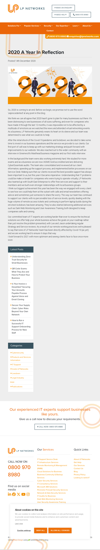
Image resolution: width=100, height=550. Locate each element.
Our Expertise (62, 26)
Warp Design (18, 540)
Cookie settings (24, 530)
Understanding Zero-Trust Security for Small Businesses (21, 259)
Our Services (79, 465)
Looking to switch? (82, 477)
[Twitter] (18, 495)
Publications (16, 386)
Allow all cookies (60, 530)
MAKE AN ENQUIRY (63, 8)
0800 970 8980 (81, 15)
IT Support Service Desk (47, 459)
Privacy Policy (79, 474)
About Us (87, 26)
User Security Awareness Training (51, 502)
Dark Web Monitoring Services (50, 499)
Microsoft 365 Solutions (47, 487)
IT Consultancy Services (47, 484)
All (12, 382)
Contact (50, 30)
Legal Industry (17, 378)
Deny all (40, 530)
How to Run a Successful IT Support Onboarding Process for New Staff (20, 326)
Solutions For (13, 26)
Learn (75, 26)
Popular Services (31, 26)
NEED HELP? (61, 15)
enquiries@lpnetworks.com (84, 36)
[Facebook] (14, 495)
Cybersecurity (17, 353)
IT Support (16, 364)
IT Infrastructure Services (47, 462)
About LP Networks (82, 459)
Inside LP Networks (19, 369)
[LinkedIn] (9, 495)
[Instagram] (28, 495)
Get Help (77, 462)
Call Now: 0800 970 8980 (50, 427)
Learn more (19, 524)
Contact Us (78, 468)
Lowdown (15, 373)
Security (47, 26)
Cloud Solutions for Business (49, 471)
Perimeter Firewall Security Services (52, 490)
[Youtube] (23, 495)
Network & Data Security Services (51, 493)
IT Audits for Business (46, 496)
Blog (76, 471)
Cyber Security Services (47, 481)
